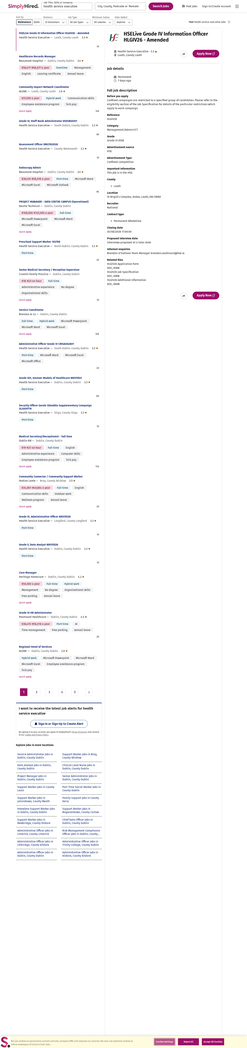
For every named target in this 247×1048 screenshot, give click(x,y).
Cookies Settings (164, 1041)
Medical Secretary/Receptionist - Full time (45, 436)
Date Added (121, 17)
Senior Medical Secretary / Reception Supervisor (49, 269)
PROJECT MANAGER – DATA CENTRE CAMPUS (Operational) (54, 201)
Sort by (20, 17)
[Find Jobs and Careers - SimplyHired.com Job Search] (23, 6)
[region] (123, 1042)
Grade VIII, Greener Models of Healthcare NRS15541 (50, 378)
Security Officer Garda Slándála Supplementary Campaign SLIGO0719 (55, 407)
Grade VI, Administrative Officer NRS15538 (45, 516)
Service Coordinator (31, 309)
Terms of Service (79, 732)
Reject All (188, 1041)
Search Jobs (161, 6)
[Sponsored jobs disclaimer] (229, 22)
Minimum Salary (101, 17)
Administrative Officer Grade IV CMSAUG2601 (46, 343)
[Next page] (89, 692)
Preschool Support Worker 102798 (39, 241)
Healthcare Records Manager (37, 56)
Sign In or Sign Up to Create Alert (60, 724)
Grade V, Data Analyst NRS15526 (38, 544)
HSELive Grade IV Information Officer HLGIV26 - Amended (54, 33)
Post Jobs (191, 6)
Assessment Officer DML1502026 (38, 144)
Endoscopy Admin (30, 167)
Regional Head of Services (35, 646)
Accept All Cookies (213, 1041)
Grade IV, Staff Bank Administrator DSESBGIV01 (48, 121)
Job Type (72, 17)
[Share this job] (183, 54)
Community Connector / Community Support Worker (51, 476)
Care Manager (28, 572)
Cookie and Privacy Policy (36, 735)
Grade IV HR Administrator (35, 612)
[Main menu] (237, 6)
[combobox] (66, 6)
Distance (48, 17)
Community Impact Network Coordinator (44, 87)
